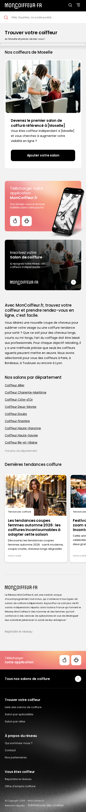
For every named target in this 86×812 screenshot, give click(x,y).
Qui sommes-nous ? (19, 743)
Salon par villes (15, 721)
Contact (10, 750)
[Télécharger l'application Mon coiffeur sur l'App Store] (15, 221)
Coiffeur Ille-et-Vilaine (21, 442)
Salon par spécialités (19, 714)
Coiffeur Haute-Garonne (23, 428)
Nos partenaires (16, 757)
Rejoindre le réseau (18, 631)
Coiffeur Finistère (17, 421)
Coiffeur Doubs (16, 414)
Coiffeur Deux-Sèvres (20, 407)
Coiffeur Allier (14, 385)
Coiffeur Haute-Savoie (21, 435)
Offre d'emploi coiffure (20, 786)
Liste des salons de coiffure (23, 707)
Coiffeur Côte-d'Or (19, 399)
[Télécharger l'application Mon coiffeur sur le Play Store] (27, 221)
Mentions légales (15, 805)
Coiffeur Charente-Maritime (25, 392)
